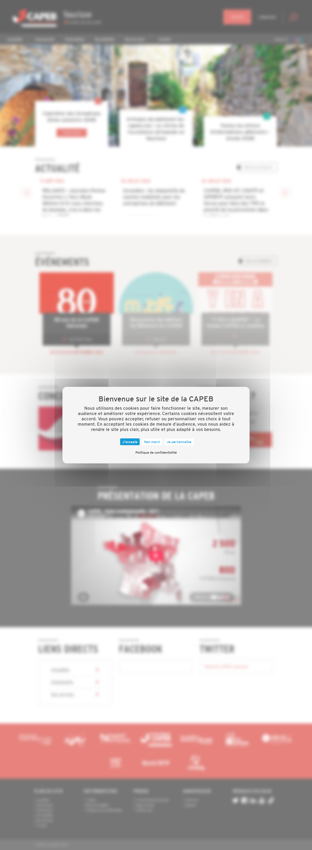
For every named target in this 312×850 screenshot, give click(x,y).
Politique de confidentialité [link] (156, 452)
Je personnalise (179, 442)
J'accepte (130, 442)
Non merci (152, 442)
